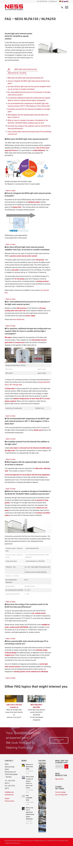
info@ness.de (53, 1)
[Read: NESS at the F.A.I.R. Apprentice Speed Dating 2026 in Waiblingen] (23, 808)
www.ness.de (9, 795)
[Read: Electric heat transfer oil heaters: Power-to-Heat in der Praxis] (23, 777)
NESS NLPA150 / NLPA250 (17, 73)
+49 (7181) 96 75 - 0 (44, 1)
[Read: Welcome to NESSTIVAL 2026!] (23, 765)
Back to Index (10, 190)
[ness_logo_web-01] (15, 7)
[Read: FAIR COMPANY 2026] (23, 796)
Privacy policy (9, 801)
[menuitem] (61, 7)
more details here (18, 319)
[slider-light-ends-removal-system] (36, 698)
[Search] (61, 7)
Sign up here (59, 779)
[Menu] (65, 7)
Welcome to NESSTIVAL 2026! (29, 767)
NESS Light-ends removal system (25, 69)
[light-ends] (14, 698)
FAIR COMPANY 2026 (29, 798)
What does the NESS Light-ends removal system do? (25, 78)
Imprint (7, 798)
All (9, 69)
